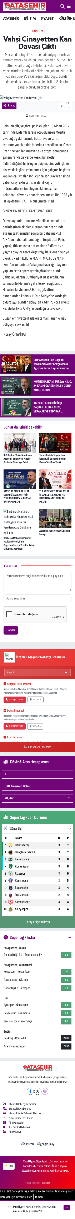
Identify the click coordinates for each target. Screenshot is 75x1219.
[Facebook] (30, 1091)
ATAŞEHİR (11, 18)
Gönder (10, 630)
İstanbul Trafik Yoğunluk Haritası (25, 1113)
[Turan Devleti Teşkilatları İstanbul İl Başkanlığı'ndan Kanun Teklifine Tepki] (55, 443)
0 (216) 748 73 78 (16, 726)
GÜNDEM (37, 31)
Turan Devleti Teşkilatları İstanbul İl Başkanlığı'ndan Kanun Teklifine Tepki (52, 458)
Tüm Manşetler (16, 1122)
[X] (37, 1091)
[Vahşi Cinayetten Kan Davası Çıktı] (37, 98)
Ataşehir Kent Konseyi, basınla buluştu (54, 532)
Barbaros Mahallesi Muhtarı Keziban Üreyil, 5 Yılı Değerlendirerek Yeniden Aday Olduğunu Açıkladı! (19, 543)
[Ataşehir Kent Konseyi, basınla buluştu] (55, 518)
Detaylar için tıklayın (37, 922)
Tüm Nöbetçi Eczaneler (39, 747)
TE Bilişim (45, 1183)
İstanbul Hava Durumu (20, 1108)
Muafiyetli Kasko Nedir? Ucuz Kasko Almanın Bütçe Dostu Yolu (34, 1209)
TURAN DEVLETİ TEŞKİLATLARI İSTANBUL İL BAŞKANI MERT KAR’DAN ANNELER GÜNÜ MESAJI (54, 496)
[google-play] (45, 1145)
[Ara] (62, 6)
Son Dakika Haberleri (19, 1127)
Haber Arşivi (15, 1132)
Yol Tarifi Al (37, 699)
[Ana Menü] (69, 6)
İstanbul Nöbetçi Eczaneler (22, 1104)
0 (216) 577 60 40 (16, 699)
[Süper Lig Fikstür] (69, 937)
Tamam (39, 1197)
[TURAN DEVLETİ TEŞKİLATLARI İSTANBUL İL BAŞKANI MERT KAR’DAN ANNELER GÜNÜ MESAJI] (55, 479)
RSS (10, 1166)
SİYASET (47, 18)
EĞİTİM (30, 18)
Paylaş (11, 105)
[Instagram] (44, 1091)
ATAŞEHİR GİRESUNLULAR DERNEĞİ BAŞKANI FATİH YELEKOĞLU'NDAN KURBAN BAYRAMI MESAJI (17, 496)
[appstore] (28, 1145)
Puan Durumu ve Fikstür (21, 1118)
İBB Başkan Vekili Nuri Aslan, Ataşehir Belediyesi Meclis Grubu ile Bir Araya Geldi (18, 458)
